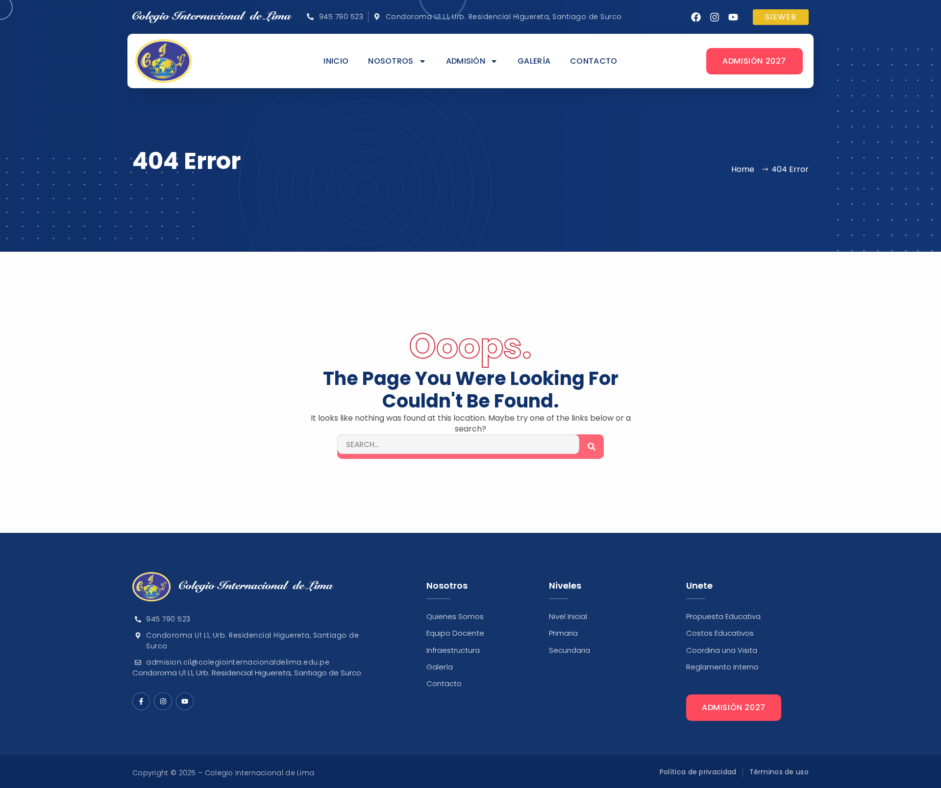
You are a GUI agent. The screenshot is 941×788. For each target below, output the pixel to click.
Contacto (593, 61)
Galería (534, 61)
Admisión (465, 61)
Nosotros (390, 61)
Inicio (335, 61)
